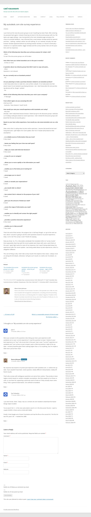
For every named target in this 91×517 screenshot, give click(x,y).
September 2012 (70, 320)
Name (6, 455)
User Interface (73, 220)
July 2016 (68, 303)
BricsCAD (72, 195)
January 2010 (69, 378)
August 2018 (69, 252)
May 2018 (68, 259)
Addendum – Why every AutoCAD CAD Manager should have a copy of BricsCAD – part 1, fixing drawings (76, 135)
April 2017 (68, 284)
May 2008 (68, 416)
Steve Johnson (53, 282)
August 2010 (69, 363)
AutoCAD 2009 (74, 188)
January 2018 (69, 267)
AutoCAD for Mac (81, 189)
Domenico (68, 77)
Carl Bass (80, 198)
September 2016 (70, 299)
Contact (43, 17)
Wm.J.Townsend (70, 88)
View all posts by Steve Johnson (23, 301)
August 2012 (69, 322)
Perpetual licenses (81, 211)
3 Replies (6, 29)
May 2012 (68, 329)
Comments (78, 200)
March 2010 (69, 373)
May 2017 (68, 282)
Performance (70, 211)
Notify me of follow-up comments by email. (16, 487)
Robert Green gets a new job (73, 122)
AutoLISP (83, 193)
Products (71, 17)
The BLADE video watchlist (72, 120)
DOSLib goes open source (72, 147)
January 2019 (69, 242)
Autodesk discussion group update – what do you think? (30, 269)
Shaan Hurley (76, 214)
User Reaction (70, 222)
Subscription (73, 216)
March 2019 (69, 238)
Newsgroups (22, 282)
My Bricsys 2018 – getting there (74, 158)
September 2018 (70, 250)
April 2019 (68, 235)
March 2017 (69, 286)
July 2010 (68, 365)
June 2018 (68, 257)
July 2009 (68, 386)
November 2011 (70, 342)
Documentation (70, 203)
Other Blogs (80, 210)
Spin (82, 215)
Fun (77, 204)
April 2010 (68, 371)
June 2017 (68, 280)
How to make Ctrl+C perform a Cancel (75, 39)
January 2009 (69, 399)
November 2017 (70, 272)
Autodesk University (72, 193)
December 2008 (70, 401)
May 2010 (68, 369)
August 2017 (69, 276)
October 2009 (69, 380)
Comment (7, 436)
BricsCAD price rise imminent (73, 156)
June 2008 (68, 414)
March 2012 (69, 333)
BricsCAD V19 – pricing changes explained (76, 154)
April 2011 (68, 354)
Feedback (15, 282)
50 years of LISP (9, 314)
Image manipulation (72, 206)
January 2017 (69, 291)
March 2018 (69, 263)
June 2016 (68, 305)
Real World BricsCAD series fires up (75, 128)
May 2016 (68, 308)
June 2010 (68, 367)
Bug (23, 280)
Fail (77, 203)
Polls (36, 280)
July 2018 (68, 255)
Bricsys (70, 197)
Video (78, 222)
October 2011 (69, 344)
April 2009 (68, 393)
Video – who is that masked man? (74, 139)
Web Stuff (40, 280)
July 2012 (68, 325)
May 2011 (68, 352)
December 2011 (70, 339)
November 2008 (70, 403)
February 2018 (69, 265)
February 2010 (69, 376)
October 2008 (69, 405)
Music (84, 209)
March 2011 (69, 356)
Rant (30, 282)
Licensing (79, 207)
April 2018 (68, 261)
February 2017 (69, 289)
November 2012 (70, 316)
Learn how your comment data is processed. (40, 499)
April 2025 (68, 233)
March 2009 (69, 395)
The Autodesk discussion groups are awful (11, 268)
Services (80, 17)
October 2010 (69, 359)
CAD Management (71, 198)
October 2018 (69, 248)
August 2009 (69, 384)
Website (6, 469)
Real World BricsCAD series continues (75, 126)
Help (83, 204)
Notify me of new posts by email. (13, 492)
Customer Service (29, 280)
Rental (83, 213)
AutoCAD (74, 186)
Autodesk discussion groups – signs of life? (46, 268)
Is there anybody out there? (79, 75)
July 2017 (68, 278)
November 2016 (70, 295)
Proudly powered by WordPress (11, 509)
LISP (68, 209)
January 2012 (69, 337)
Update (76, 218)
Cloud (70, 200)
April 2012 (68, 331)
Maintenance (77, 209)
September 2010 (70, 361)
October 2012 (69, 318)
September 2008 (70, 407)
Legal (51, 17)
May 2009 (68, 390)
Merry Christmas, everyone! (73, 130)
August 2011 (69, 348)
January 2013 (69, 312)
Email (6, 462)
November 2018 (70, 246)
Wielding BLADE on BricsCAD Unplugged (76, 141)
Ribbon (68, 215)
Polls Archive (60, 17)
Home (5, 17)
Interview (71, 207)
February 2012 (69, 335)
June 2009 (68, 388)
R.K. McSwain (69, 66)
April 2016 (68, 310)
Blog (35, 17)
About (12, 17)
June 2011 (68, 350)
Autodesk (19, 280)
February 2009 (69, 397)
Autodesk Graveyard (24, 17)
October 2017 (69, 274)
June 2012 (68, 327)
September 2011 (70, 346)
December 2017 (70, 269)
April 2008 (68, 418)
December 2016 (70, 293)
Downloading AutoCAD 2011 (73, 37)
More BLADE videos (71, 124)
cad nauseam (11, 8)
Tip (69, 218)
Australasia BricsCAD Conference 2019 (75, 117)
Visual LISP (69, 223)
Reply (5, 353)
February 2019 (69, 240)
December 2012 (70, 314)
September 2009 (70, 382)
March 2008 (69, 420)
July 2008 (68, 412)
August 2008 (69, 410)
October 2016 (69, 297)
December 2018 (70, 244)
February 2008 (69, 422)
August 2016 (69, 301)
